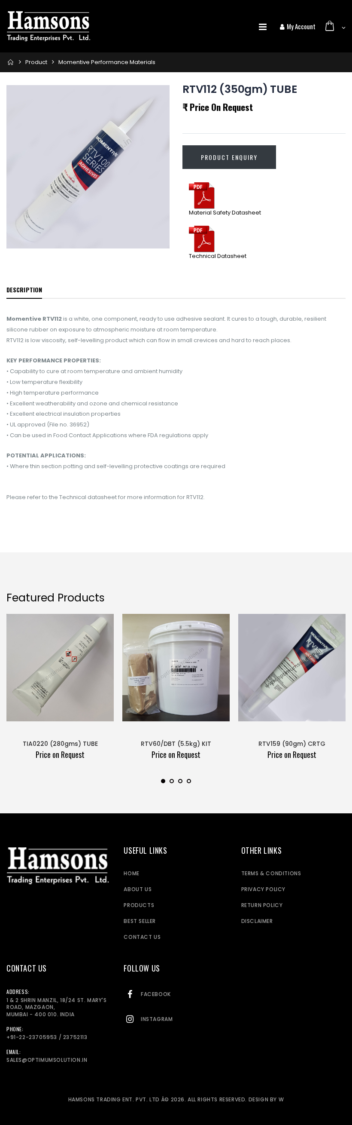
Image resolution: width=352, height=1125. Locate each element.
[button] (335, 26)
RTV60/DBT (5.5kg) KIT (176, 743)
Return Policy (262, 905)
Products (139, 905)
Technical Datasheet (217, 256)
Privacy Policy (263, 889)
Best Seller (140, 921)
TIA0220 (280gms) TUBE (60, 743)
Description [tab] (24, 289)
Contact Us (142, 937)
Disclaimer (257, 921)
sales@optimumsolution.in (46, 1060)
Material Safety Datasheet (225, 212)
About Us (138, 889)
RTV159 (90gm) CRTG (291, 743)
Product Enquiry (229, 157)
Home (131, 873)
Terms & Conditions (271, 873)
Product (36, 62)
